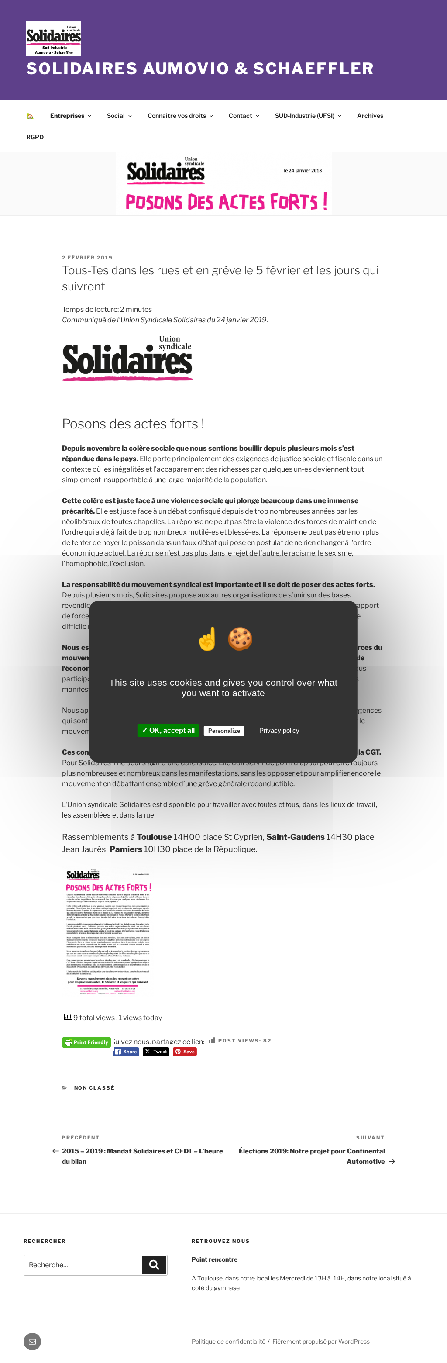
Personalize (224, 731)
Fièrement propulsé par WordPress (321, 1341)
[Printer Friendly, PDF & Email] (86, 1042)
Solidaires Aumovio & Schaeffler (200, 68)
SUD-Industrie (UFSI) (304, 115)
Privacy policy (279, 730)
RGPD (35, 137)
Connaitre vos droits (177, 115)
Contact (240, 115)
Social (116, 115)
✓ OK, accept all (168, 730)
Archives (370, 115)
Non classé (94, 1088)
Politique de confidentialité (228, 1341)
